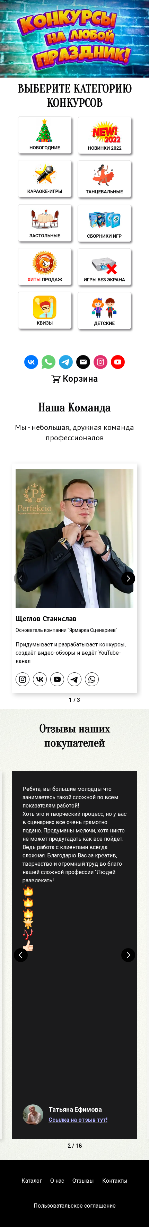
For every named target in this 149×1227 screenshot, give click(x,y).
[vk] (31, 362)
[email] (83, 362)
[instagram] (100, 362)
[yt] (118, 362)
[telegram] (66, 362)
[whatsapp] (48, 362)
